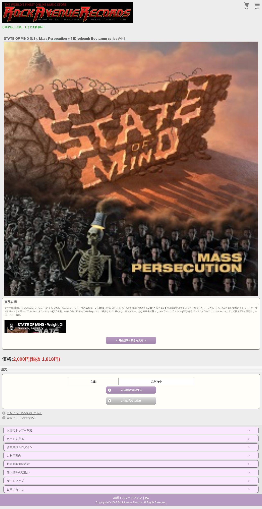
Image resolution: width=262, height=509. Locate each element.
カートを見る (15, 438)
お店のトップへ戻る (20, 430)
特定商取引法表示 (18, 464)
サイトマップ (15, 480)
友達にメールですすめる (21, 417)
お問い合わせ (15, 489)
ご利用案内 (14, 455)
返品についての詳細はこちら (24, 413)
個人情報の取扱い (18, 472)
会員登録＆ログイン (20, 447)
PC (147, 497)
